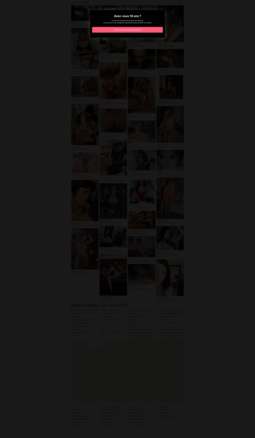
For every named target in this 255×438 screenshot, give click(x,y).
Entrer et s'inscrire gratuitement (127, 30)
